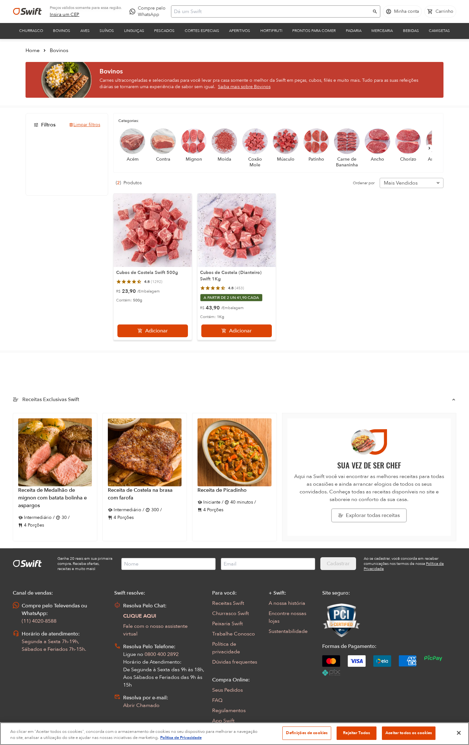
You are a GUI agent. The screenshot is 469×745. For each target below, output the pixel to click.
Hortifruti (271, 30)
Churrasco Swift (230, 613)
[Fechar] (459, 733)
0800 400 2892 (162, 654)
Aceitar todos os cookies (408, 733)
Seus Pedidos (227, 690)
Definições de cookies (307, 733)
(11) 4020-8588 (39, 621)
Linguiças (134, 30)
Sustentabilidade (288, 631)
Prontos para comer (314, 30)
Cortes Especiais (202, 30)
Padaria (353, 30)
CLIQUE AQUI (139, 616)
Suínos (107, 30)
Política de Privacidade (181, 738)
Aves (85, 30)
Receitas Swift (228, 603)
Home (33, 50)
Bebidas (411, 30)
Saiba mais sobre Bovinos (244, 87)
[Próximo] (429, 148)
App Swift (223, 720)
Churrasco (31, 30)
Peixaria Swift (227, 623)
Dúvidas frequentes (234, 661)
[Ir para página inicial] (27, 11)
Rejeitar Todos (356, 733)
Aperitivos (239, 30)
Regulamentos (229, 710)
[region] (234, 733)
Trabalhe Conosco (233, 633)
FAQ (217, 700)
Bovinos (61, 30)
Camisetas (439, 30)
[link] (64, 14)
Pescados (164, 30)
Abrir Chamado (141, 705)
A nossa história (287, 603)
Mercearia (382, 30)
